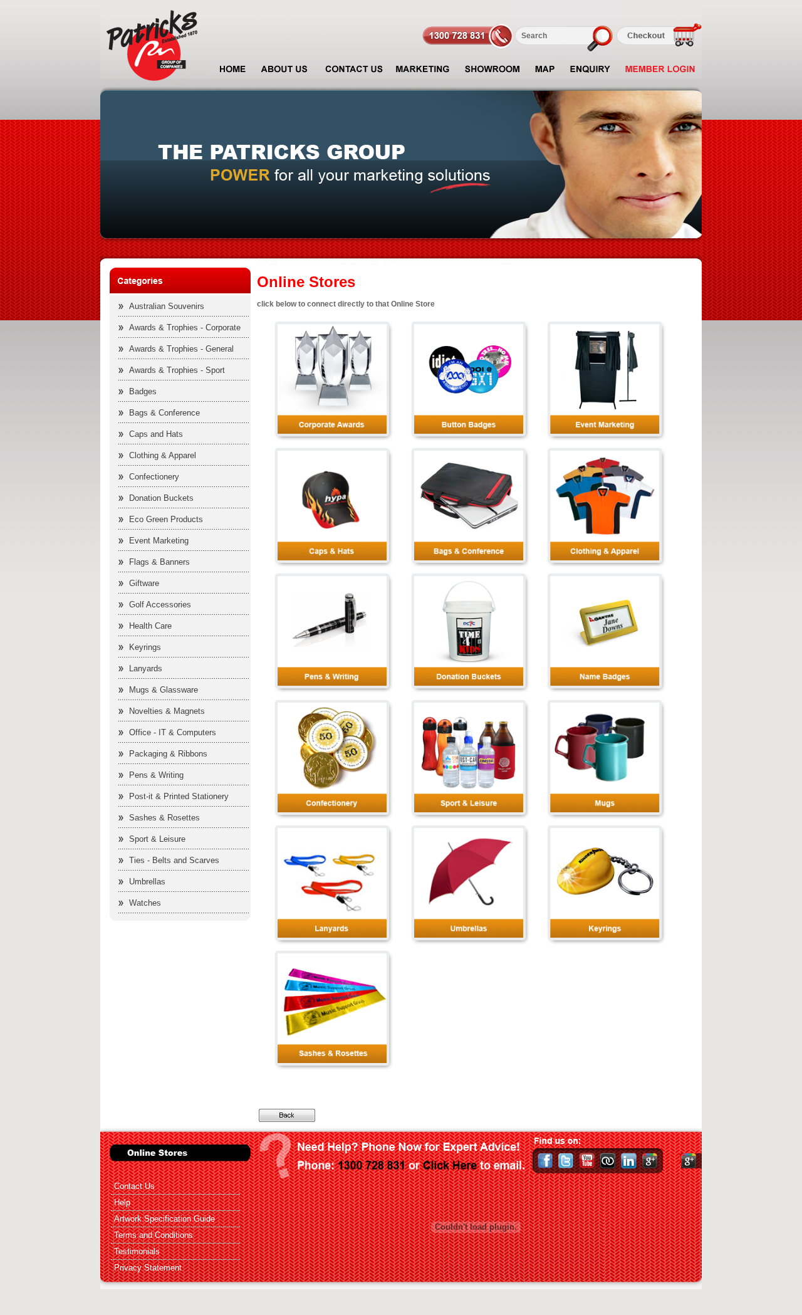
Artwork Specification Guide (164, 1218)
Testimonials (137, 1251)
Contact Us (134, 1186)
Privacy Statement (148, 1267)
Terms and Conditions (153, 1235)
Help (122, 1202)
